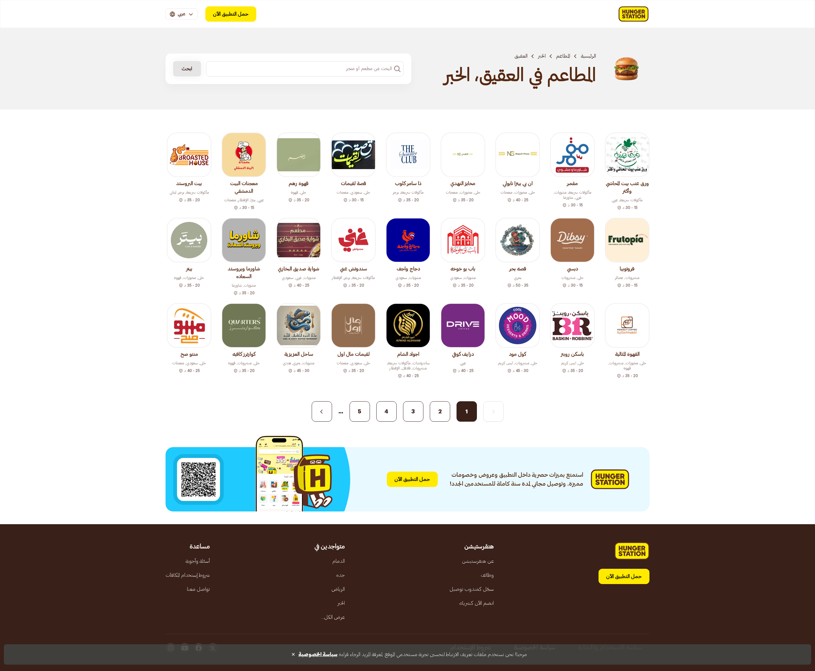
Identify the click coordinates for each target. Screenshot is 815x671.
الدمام (338, 561)
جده (340, 575)
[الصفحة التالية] (322, 411)
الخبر (542, 56)
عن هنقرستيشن (478, 561)
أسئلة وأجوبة (198, 561)
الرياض (338, 589)
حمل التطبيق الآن (231, 14)
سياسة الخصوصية (317, 654)
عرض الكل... (333, 617)
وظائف (487, 575)
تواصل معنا (198, 589)
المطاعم (563, 56)
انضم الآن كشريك (476, 603)
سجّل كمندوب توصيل (472, 589)
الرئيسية (588, 56)
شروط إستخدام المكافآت (188, 575)
